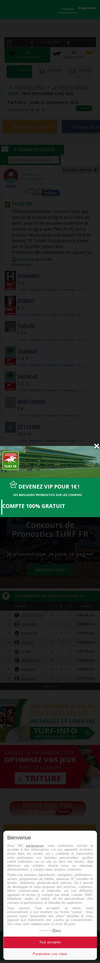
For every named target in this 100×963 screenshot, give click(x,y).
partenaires (35, 846)
